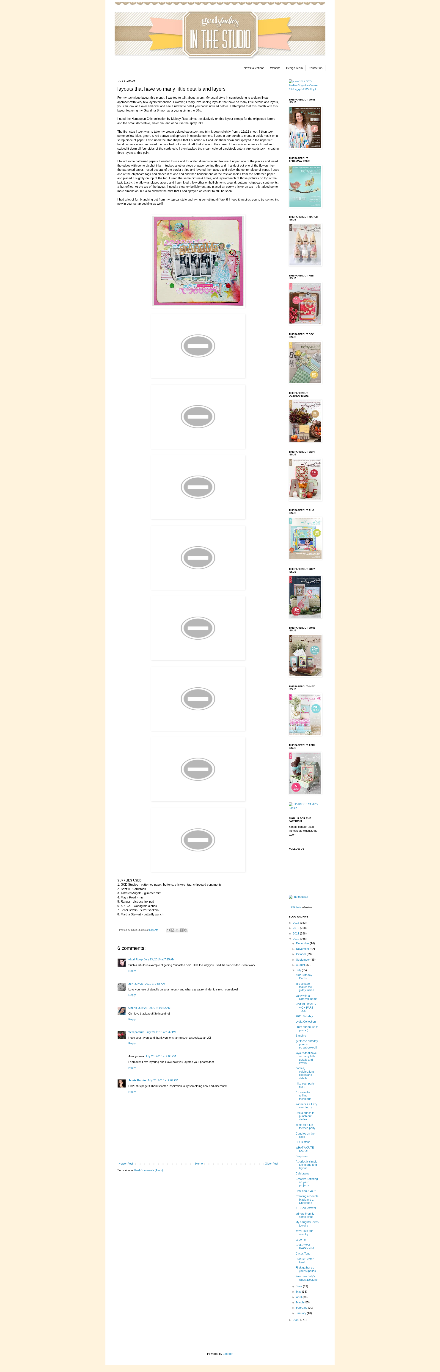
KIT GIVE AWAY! (306, 1208)
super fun (301, 1239)
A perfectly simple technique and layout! (306, 1165)
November (303, 949)
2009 (296, 1320)
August (300, 965)
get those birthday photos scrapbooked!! (307, 1044)
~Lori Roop (135, 959)
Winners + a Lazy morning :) (306, 1106)
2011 (296, 933)
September (303, 959)
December (303, 943)
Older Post (271, 1163)
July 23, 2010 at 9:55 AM (150, 983)
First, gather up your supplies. (306, 1269)
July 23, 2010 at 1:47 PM (161, 1032)
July (299, 970)
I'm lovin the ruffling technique (303, 1096)
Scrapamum (136, 1032)
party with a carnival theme (306, 997)
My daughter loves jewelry (307, 1224)
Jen (130, 983)
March (300, 1302)
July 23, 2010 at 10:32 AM (154, 1007)
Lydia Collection (306, 1021)
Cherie (132, 1007)
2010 (296, 938)
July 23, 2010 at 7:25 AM (159, 959)
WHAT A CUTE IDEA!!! (305, 1149)
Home (199, 1163)
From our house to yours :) (307, 1028)
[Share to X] (177, 930)
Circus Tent (303, 1253)
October (301, 954)
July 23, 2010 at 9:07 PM (163, 1080)
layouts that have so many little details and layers (306, 1058)
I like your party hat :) (305, 1085)
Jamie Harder (137, 1080)
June (299, 1286)
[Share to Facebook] (181, 930)
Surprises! (302, 1156)
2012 (296, 928)
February (302, 1307)
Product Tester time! (305, 1261)
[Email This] (168, 930)
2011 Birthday (304, 1016)
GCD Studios (296, 907)
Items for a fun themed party (305, 1126)
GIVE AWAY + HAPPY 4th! (305, 1246)
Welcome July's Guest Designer (307, 1278)
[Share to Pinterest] (185, 930)
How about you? (306, 1191)
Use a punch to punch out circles (305, 1116)
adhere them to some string (305, 1215)
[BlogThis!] (172, 930)
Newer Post (125, 1163)
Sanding (301, 1035)
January (301, 1313)
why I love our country (304, 1232)
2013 (296, 922)
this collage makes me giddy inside (305, 987)
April (299, 1297)
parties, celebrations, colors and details (305, 1073)
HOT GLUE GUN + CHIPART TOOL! (306, 1008)
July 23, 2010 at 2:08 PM (161, 1056)
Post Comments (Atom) (148, 1170)
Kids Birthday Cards (304, 976)
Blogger (227, 1353)
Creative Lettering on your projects (307, 1182)
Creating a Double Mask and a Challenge (307, 1200)
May (299, 1291)
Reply (132, 971)
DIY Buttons (303, 1142)
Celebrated (303, 1173)
